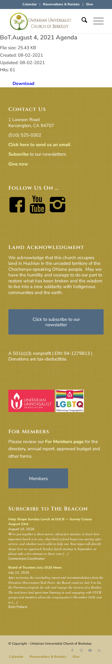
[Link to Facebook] (72, 650)
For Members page (64, 442)
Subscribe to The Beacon (48, 509)
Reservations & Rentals (61, 4)
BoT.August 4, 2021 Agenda (38, 37)
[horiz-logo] (46, 21)
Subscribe (18, 154)
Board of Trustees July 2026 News (35, 567)
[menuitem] (29, 4)
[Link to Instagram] (81, 650)
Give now (18, 164)
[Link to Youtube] (90, 650)
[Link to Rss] (99, 650)
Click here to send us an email (39, 145)
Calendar (29, 4)
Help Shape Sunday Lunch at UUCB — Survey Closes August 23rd (50, 522)
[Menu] (95, 21)
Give (89, 4)
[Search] (81, 21)
